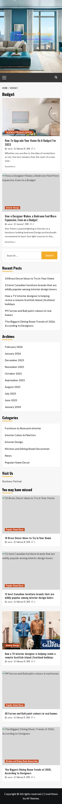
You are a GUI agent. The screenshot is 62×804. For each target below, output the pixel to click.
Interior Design (12, 207)
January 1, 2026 (23, 224)
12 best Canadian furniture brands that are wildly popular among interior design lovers (31, 287)
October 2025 (13, 373)
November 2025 (14, 366)
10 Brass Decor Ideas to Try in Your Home (29, 278)
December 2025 (14, 360)
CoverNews (51, 793)
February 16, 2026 (23, 148)
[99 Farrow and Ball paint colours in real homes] (31, 690)
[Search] (56, 77)
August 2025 (12, 386)
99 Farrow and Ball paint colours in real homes (28, 312)
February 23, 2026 (23, 601)
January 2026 (13, 353)
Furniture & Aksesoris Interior (19, 132)
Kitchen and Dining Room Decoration (27, 448)
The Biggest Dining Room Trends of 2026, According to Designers (30, 323)
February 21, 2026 (23, 717)
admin (10, 149)
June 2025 (11, 400)
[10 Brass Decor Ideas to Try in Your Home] (31, 514)
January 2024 (13, 406)
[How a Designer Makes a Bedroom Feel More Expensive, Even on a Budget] (31, 192)
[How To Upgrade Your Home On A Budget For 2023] (31, 117)
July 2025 (10, 393)
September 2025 (15, 380)
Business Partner (12, 481)
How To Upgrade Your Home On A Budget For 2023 (30, 142)
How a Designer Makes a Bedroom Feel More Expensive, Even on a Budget (30, 218)
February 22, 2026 (23, 661)
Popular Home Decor (17, 462)
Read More (10, 166)
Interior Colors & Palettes (20, 435)
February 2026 (14, 346)
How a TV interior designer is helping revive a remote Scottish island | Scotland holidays (30, 300)
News (8, 455)
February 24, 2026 (23, 542)
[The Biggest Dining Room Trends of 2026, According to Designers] (31, 746)
